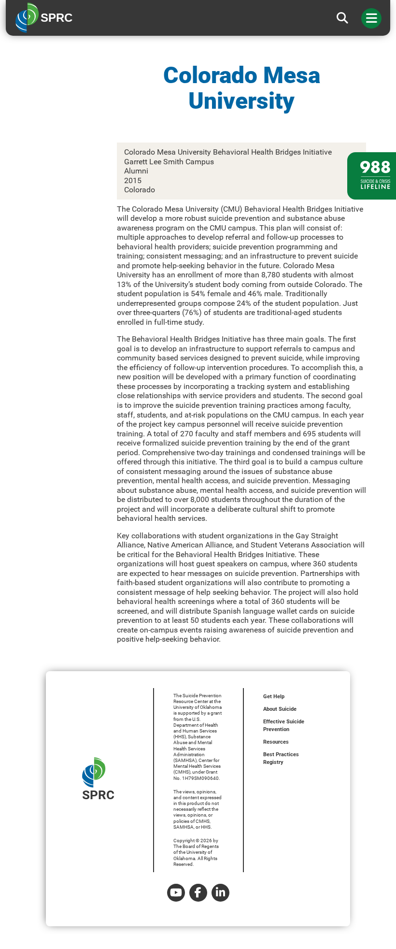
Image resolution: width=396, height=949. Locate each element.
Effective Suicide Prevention (283, 726)
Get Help (273, 696)
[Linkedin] (220, 893)
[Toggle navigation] (371, 18)
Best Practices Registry (281, 758)
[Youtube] (176, 893)
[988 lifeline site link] (371, 176)
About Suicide (280, 709)
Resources (276, 742)
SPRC (98, 795)
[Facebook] (198, 893)
